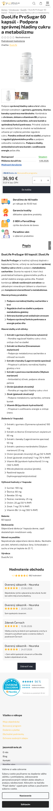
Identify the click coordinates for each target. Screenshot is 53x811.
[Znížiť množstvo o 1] (34, 180)
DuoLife (13, 45)
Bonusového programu (27, 173)
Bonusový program (12, 725)
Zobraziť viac (26, 666)
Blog (5, 756)
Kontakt (6, 760)
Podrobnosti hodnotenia (13, 41)
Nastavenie (25, 795)
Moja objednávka (11, 721)
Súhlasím (25, 804)
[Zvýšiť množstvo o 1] (48, 180)
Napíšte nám (9, 764)
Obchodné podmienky (13, 734)
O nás (5, 752)
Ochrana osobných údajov (15, 738)
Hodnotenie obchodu (26, 569)
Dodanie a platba (11, 730)
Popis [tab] (26, 245)
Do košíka (26, 189)
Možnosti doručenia (11, 164)
